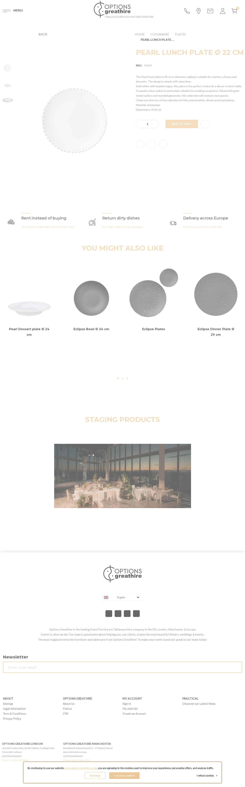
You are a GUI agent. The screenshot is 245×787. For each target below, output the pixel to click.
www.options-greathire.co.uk (80, 768)
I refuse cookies (207, 775)
